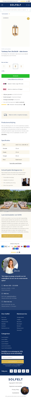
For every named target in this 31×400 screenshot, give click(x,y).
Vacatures (4, 319)
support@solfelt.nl (11, 296)
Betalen (19, 326)
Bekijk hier (19, 364)
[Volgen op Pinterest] (19, 371)
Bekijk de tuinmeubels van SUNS (11, 236)
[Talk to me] (25, 391)
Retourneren (20, 328)
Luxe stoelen (4, 341)
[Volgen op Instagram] (15, 371)
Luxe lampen (4, 343)
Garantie (19, 330)
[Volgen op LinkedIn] (27, 371)
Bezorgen (19, 323)
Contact (3, 326)
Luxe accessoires (6, 346)
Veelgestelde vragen (20, 318)
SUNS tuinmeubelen (6, 49)
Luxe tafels (4, 339)
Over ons (3, 317)
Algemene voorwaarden (15, 386)
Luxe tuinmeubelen (6, 348)
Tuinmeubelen (5, 13)
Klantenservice (5, 328)
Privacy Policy (15, 389)
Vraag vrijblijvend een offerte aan (15, 79)
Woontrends (4, 321)
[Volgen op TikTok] (23, 371)
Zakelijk (3, 323)
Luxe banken (4, 337)
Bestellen (19, 321)
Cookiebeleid (15, 393)
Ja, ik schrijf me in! (13, 361)
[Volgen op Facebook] (11, 371)
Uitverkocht (15, 75)
